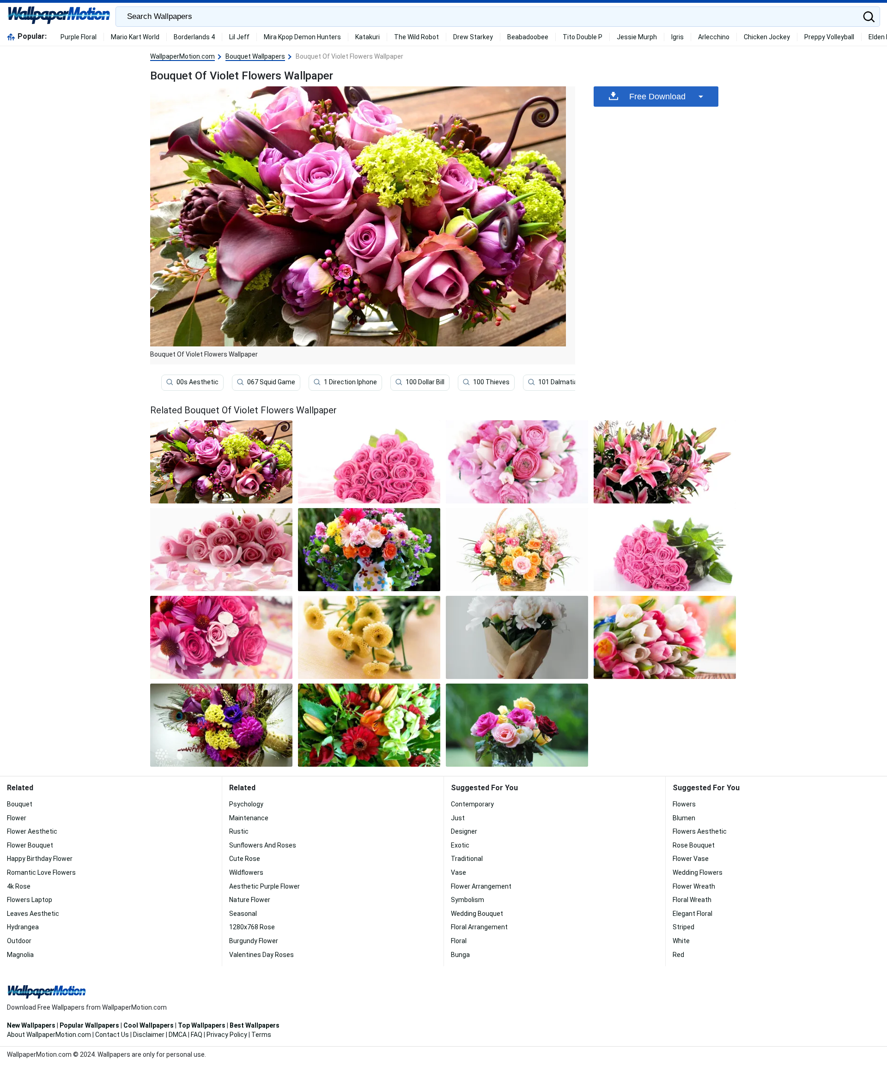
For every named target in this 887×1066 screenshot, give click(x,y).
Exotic (460, 845)
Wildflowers (246, 872)
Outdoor (19, 941)
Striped (683, 927)
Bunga (460, 954)
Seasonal (243, 913)
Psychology (246, 804)
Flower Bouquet (30, 845)
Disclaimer (148, 1034)
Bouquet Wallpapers (255, 56)
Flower (16, 818)
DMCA (178, 1034)
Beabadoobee (527, 37)
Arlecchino (713, 37)
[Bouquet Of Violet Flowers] (221, 461)
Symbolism (467, 899)
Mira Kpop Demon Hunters (302, 37)
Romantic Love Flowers (41, 872)
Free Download (657, 96)
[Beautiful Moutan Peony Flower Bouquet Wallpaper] (517, 637)
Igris (677, 37)
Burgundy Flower (253, 941)
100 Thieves (491, 382)
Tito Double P (582, 37)
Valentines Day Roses (261, 954)
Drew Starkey (473, 37)
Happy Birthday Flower (40, 858)
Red (678, 954)
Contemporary (472, 804)
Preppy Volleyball (829, 37)
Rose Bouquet (694, 845)
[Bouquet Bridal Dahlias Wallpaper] (221, 725)
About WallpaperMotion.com (49, 1034)
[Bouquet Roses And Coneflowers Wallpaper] (221, 637)
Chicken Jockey (767, 37)
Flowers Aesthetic (700, 831)
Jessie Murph (637, 37)
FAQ (196, 1034)
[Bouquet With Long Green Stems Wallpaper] (665, 549)
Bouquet (19, 804)
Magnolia (20, 954)
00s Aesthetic (197, 382)
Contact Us (112, 1034)
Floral (459, 941)
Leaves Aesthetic (33, 913)
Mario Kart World (135, 37)
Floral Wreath (692, 899)
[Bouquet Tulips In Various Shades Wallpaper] (665, 637)
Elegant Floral (692, 913)
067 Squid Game (271, 382)
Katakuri (367, 37)
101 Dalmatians (561, 382)
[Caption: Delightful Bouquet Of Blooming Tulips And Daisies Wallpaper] (369, 725)
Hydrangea (23, 927)
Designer (464, 831)
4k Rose (18, 886)
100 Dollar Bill (425, 382)
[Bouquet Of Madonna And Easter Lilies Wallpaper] (665, 461)
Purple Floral (79, 37)
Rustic (239, 831)
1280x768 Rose (252, 927)
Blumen (684, 818)
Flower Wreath (694, 886)
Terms (261, 1034)
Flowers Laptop (29, 899)
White (681, 941)
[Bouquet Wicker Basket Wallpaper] (517, 549)
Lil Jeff (239, 37)
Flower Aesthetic (32, 831)
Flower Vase (691, 858)
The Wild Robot (416, 37)
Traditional (467, 858)
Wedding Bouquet (477, 913)
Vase (458, 872)
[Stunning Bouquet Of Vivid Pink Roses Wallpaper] (369, 461)
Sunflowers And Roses (262, 845)
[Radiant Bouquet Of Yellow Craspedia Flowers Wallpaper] (369, 637)
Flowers (684, 804)
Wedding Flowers (698, 872)
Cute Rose (244, 858)
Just (458, 818)
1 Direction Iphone (350, 382)
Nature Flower (249, 899)
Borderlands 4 (194, 37)
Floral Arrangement (479, 927)
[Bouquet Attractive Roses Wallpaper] (517, 725)
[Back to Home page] (59, 16)
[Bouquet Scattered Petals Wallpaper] (221, 549)
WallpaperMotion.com (182, 56)
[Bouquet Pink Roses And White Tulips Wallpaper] (517, 461)
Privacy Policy (227, 1034)
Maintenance (248, 818)
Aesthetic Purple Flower (264, 886)
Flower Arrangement (481, 886)
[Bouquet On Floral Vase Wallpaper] (369, 549)
